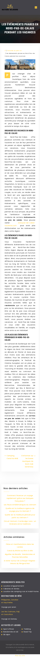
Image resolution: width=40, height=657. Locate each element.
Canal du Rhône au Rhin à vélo (20, 551)
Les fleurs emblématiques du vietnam (20, 505)
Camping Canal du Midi (12, 457)
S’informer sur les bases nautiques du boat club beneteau (27, 461)
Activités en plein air (14, 50)
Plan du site (20, 655)
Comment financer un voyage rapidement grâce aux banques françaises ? (20, 498)
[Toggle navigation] (35, 7)
